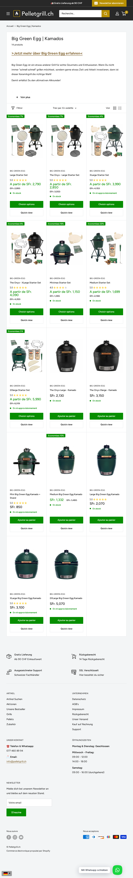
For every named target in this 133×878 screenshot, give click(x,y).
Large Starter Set (19, 175)
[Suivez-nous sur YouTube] (21, 837)
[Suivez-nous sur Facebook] (8, 837)
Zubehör (11, 724)
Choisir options (27, 204)
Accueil (9, 26)
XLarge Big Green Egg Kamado (25, 598)
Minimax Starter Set (60, 282)
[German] (7, 873)
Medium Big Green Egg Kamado (66, 494)
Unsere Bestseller (15, 709)
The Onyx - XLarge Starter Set (25, 282)
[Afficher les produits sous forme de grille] (114, 108)
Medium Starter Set (100, 282)
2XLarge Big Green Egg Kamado (66, 598)
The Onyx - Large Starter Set (64, 175)
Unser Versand (80, 719)
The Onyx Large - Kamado (63, 390)
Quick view (26, 212)
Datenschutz (79, 699)
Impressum (78, 709)
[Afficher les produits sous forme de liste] (120, 108)
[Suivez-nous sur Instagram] (15, 837)
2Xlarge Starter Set (20, 390)
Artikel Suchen (14, 699)
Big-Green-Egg (17, 171)
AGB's (75, 704)
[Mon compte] (117, 13)
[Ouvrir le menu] (8, 13)
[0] (124, 14)
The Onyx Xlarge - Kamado (103, 390)
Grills (9, 714)
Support (76, 729)
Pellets (10, 719)
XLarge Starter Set (99, 175)
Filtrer (20, 108)
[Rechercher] (106, 13)
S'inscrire (16, 812)
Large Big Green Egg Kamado (104, 494)
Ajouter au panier (66, 416)
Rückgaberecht (80, 714)
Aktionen (11, 704)
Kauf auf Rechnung (82, 724)
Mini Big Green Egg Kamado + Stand (25, 496)
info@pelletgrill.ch (16, 761)
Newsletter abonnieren (112, 3)
